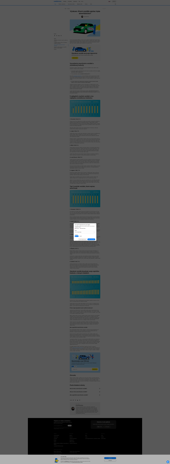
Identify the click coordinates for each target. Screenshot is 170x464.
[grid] (85, 236)
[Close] (95, 224)
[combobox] (84, 232)
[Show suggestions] (94, 232)
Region (76, 230)
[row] (77, 236)
